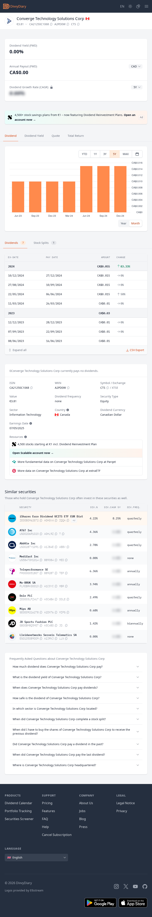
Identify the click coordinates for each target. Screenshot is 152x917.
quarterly (134, 518)
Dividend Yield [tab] (34, 136)
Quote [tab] (56, 136)
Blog (82, 819)
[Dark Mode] (130, 6)
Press (83, 827)
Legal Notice (125, 803)
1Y (95, 154)
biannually (135, 623)
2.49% (94, 597)
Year (123, 223)
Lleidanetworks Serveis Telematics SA (48, 635)
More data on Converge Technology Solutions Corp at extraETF (59, 471)
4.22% (94, 518)
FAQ (45, 819)
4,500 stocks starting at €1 (57, 444)
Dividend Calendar (18, 803)
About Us (86, 803)
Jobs (82, 811)
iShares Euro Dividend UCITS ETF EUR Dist (51, 516)
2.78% (94, 545)
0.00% (94, 558)
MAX (126, 154)
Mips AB (25, 608)
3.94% (94, 584)
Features (48, 811)
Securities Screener (19, 819)
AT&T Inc (26, 530)
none (130, 558)
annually (133, 571)
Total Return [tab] (76, 136)
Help (45, 827)
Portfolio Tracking (18, 811)
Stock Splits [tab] (44, 243)
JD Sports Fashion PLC (36, 621)
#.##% (17, 93)
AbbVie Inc (27, 543)
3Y (104, 154)
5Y (114, 154)
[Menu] (146, 6)
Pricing (47, 803)
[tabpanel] (76, 188)
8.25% (117, 518)
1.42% (94, 623)
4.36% (94, 532)
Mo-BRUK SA (27, 582)
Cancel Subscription (57, 835)
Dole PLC (26, 595)
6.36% (94, 571)
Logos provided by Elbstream (24, 890)
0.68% (94, 610)
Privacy (121, 811)
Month (135, 223)
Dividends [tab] (14, 243)
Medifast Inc (29, 556)
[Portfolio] (138, 6)
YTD (84, 154)
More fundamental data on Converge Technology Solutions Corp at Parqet (67, 462)
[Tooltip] (67, 410)
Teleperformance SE (34, 569)
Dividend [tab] (11, 136)
